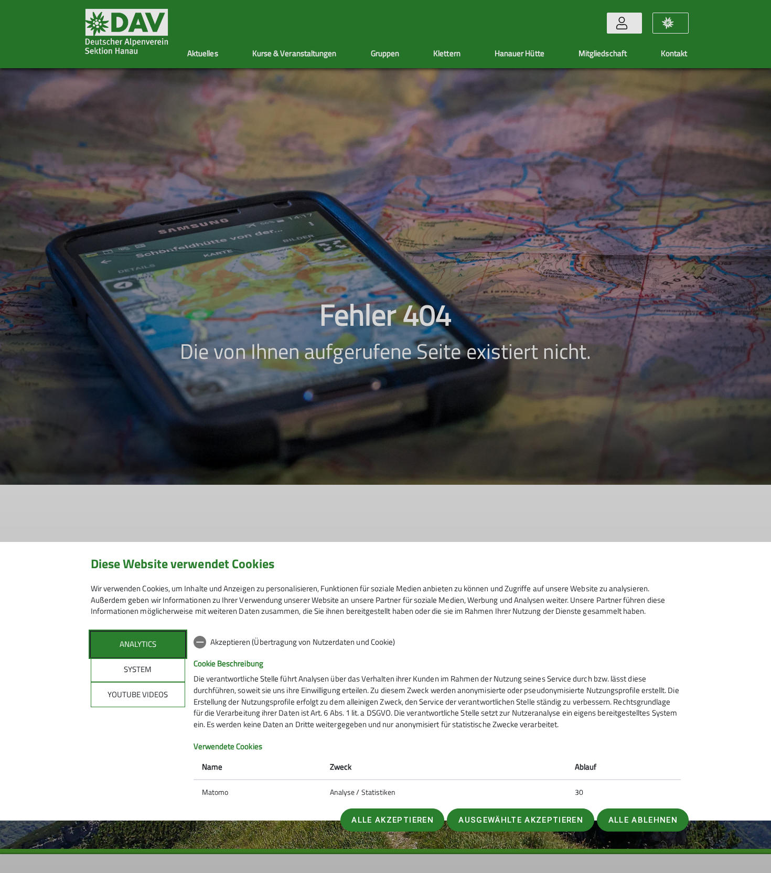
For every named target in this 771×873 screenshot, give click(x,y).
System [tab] (138, 669)
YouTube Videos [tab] (138, 694)
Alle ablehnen (643, 820)
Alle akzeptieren (392, 820)
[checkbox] (437, 642)
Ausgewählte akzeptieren (520, 820)
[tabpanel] (437, 718)
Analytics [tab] (138, 644)
